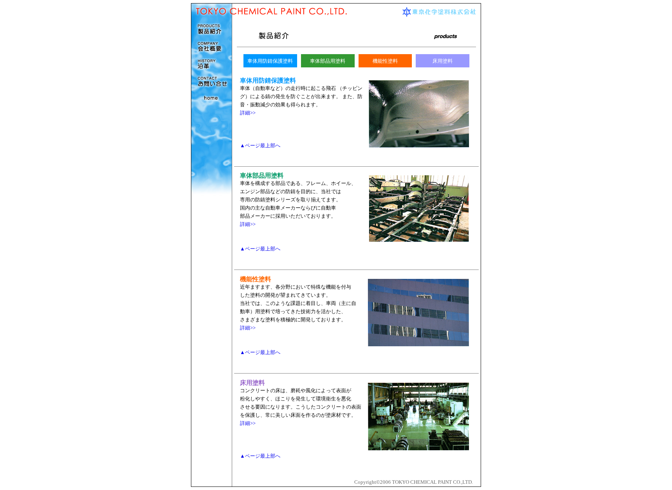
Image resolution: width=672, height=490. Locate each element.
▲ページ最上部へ (260, 145)
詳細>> (248, 113)
